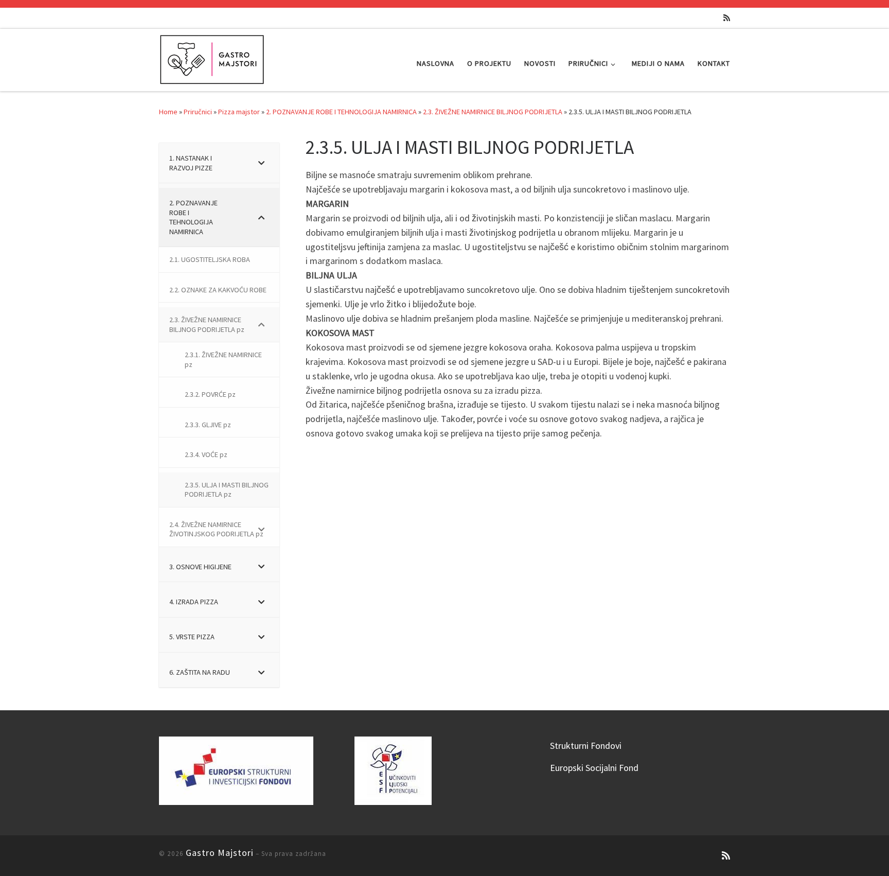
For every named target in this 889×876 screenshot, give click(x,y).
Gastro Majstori (220, 853)
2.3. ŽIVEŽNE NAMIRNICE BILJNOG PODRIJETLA (492, 111)
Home (168, 111)
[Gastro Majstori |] (212, 57)
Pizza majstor (239, 111)
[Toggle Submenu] (261, 163)
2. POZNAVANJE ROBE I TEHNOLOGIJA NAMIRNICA (341, 111)
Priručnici (198, 111)
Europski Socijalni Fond (594, 768)
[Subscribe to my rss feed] (726, 18)
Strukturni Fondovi (585, 745)
